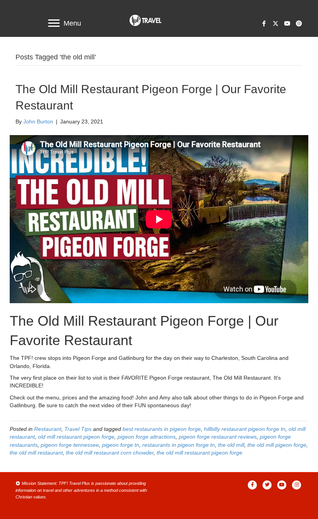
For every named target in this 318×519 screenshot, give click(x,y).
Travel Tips (78, 429)
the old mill (231, 445)
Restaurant (47, 429)
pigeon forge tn (120, 445)
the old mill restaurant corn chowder (110, 453)
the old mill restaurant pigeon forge (199, 453)
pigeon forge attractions (147, 437)
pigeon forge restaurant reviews (218, 437)
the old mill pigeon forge (276, 445)
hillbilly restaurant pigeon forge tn (244, 429)
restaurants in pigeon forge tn (178, 445)
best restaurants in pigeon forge (162, 429)
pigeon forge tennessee (70, 445)
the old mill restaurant (36, 453)
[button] (264, 23)
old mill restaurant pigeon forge (76, 437)
